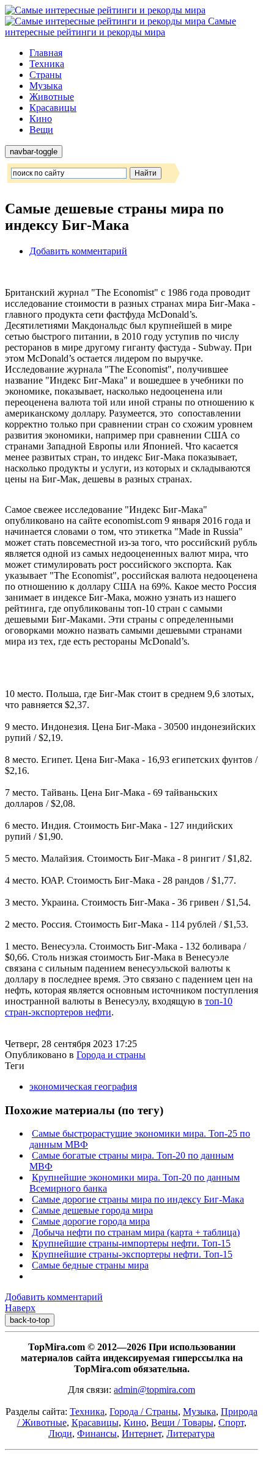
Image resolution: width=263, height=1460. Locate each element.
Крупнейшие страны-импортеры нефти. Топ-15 (131, 1243)
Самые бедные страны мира (90, 1265)
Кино (40, 118)
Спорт (231, 1422)
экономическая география (83, 1086)
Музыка (45, 86)
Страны (45, 75)
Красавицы (52, 107)
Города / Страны (143, 1411)
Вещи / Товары (182, 1422)
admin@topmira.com (154, 1389)
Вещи (41, 129)
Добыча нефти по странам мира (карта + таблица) (136, 1232)
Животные (51, 96)
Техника (46, 64)
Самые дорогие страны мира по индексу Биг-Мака (138, 1199)
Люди (60, 1433)
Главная (45, 53)
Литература (190, 1433)
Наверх (20, 1308)
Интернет (141, 1433)
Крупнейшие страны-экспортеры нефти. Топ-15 (132, 1254)
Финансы (97, 1433)
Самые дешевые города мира (92, 1210)
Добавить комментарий (78, 251)
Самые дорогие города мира (91, 1221)
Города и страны (111, 1055)
